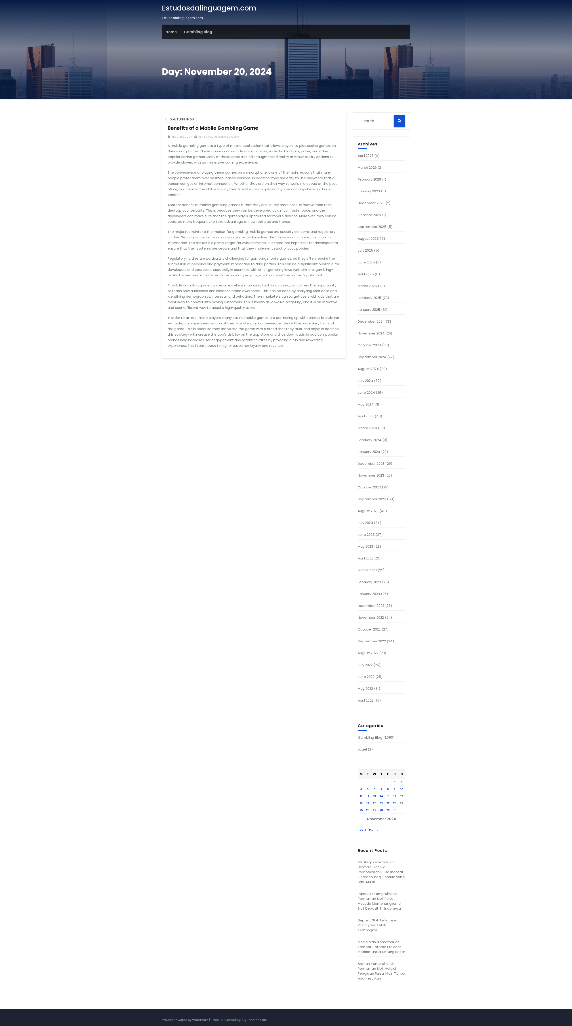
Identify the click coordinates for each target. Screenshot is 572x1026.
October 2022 (369, 629)
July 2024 (365, 380)
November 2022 (371, 617)
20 (374, 803)
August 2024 (368, 368)
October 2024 (369, 345)
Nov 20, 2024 (182, 137)
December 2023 (371, 463)
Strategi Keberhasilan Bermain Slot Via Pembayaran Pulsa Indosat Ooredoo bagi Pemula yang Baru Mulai (381, 872)
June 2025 (366, 262)
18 (361, 803)
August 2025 (368, 238)
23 (394, 803)
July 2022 (365, 664)
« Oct (362, 830)
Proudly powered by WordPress (185, 1020)
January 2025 (369, 309)
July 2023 (365, 522)
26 (367, 810)
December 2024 (371, 321)
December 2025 (371, 203)
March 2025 (367, 286)
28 (381, 810)
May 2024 (366, 404)
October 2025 (369, 214)
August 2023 (368, 511)
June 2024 (366, 392)
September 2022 (372, 641)
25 (361, 810)
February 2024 (369, 439)
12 (367, 796)
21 (381, 803)
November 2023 (371, 475)
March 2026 (367, 167)
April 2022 (365, 700)
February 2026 (369, 179)
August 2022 (368, 653)
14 (381, 796)
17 (401, 796)
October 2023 (369, 487)
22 (387, 803)
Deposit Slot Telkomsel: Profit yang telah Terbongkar (377, 925)
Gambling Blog (198, 31)
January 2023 (369, 593)
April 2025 (366, 274)
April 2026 (366, 155)
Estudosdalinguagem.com (209, 8)
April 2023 (366, 558)
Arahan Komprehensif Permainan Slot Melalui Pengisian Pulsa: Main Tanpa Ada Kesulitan (381, 971)
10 (401, 789)
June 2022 (366, 676)
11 (361, 796)
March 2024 (367, 428)
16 (394, 796)
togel (362, 749)
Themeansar (256, 1020)
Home (171, 31)
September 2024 (372, 357)
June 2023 (366, 534)
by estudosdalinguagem (218, 137)
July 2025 (365, 250)
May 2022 (365, 688)
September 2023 (372, 499)
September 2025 (372, 226)
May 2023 (365, 546)
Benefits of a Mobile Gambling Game (213, 128)
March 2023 (367, 570)
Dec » (373, 830)
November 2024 (371, 333)
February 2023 (369, 582)
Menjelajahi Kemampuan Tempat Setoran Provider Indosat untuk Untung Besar (381, 947)
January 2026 (369, 191)
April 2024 (366, 416)
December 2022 (371, 605)
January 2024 (369, 451)
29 (388, 810)
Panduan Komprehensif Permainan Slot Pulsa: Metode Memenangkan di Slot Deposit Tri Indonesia (379, 901)
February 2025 (369, 297)
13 (374, 796)
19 (367, 803)
